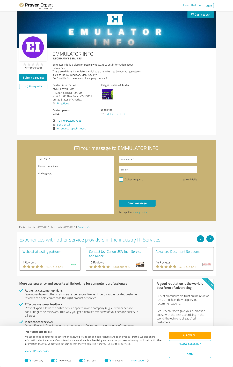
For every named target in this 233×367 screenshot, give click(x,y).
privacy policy (140, 212)
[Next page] (210, 238)
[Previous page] (200, 238)
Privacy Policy (41, 351)
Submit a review (33, 77)
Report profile (84, 227)
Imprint (29, 351)
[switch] (54, 360)
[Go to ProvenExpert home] (36, 6)
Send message (137, 203)
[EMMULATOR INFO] (33, 47)
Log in (209, 5)
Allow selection (190, 344)
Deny (190, 354)
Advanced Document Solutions (178, 251)
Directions (63, 103)
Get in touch (202, 14)
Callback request (134, 179)
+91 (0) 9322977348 (69, 120)
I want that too (192, 5)
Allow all (190, 335)
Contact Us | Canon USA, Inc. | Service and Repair (115, 253)
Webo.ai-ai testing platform (42, 251)
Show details (137, 360)
